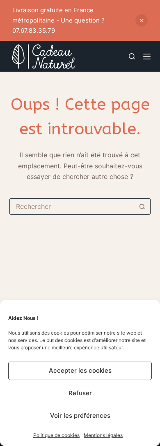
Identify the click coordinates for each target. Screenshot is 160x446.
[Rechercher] (132, 56)
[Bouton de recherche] (142, 206)
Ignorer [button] (141, 20)
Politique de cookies (56, 435)
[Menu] (147, 56)
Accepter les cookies (80, 370)
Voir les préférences (80, 415)
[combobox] (72, 206)
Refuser (80, 393)
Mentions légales (103, 435)
